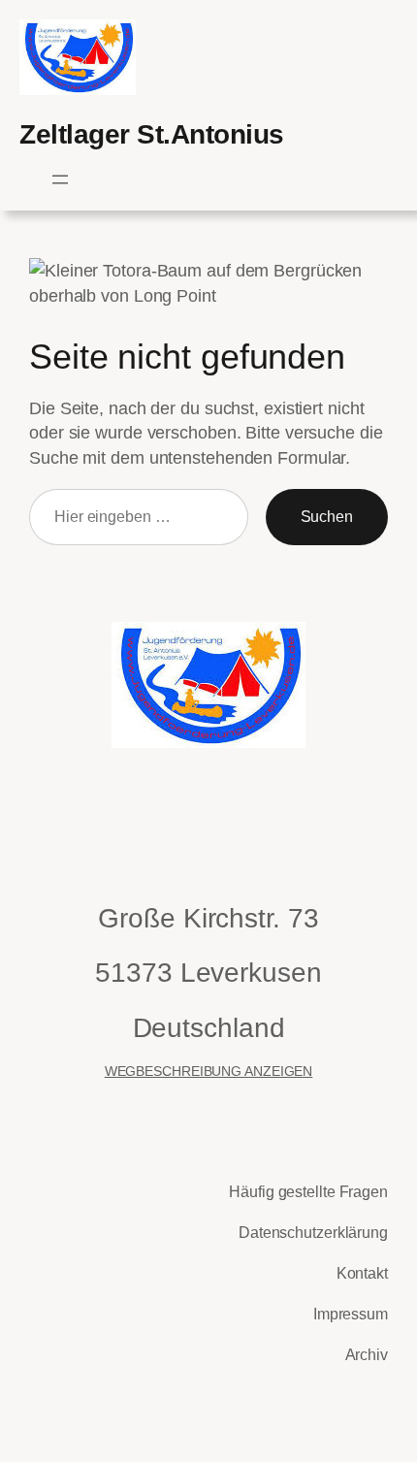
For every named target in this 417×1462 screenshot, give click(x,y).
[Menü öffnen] (60, 179)
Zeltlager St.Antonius (151, 133)
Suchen (327, 516)
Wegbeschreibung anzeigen (209, 1071)
